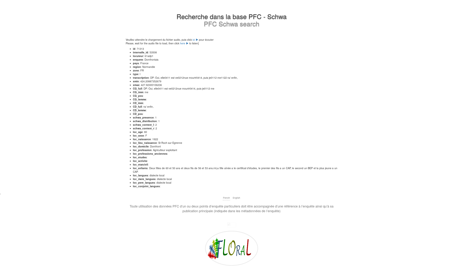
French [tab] (226, 197)
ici (194, 39)
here (183, 43)
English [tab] (236, 197)
